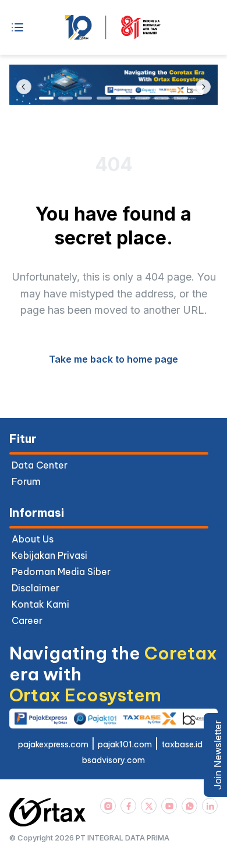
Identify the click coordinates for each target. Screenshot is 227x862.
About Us (33, 539)
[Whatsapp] (189, 806)
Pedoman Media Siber (61, 571)
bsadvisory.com (113, 760)
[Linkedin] (210, 806)
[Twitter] (149, 806)
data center (40, 465)
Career (27, 620)
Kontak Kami (40, 604)
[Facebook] (128, 806)
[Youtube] (169, 806)
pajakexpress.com (53, 744)
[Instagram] (108, 806)
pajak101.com (125, 744)
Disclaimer (35, 588)
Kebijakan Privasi (49, 555)
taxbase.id (182, 744)
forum (26, 481)
